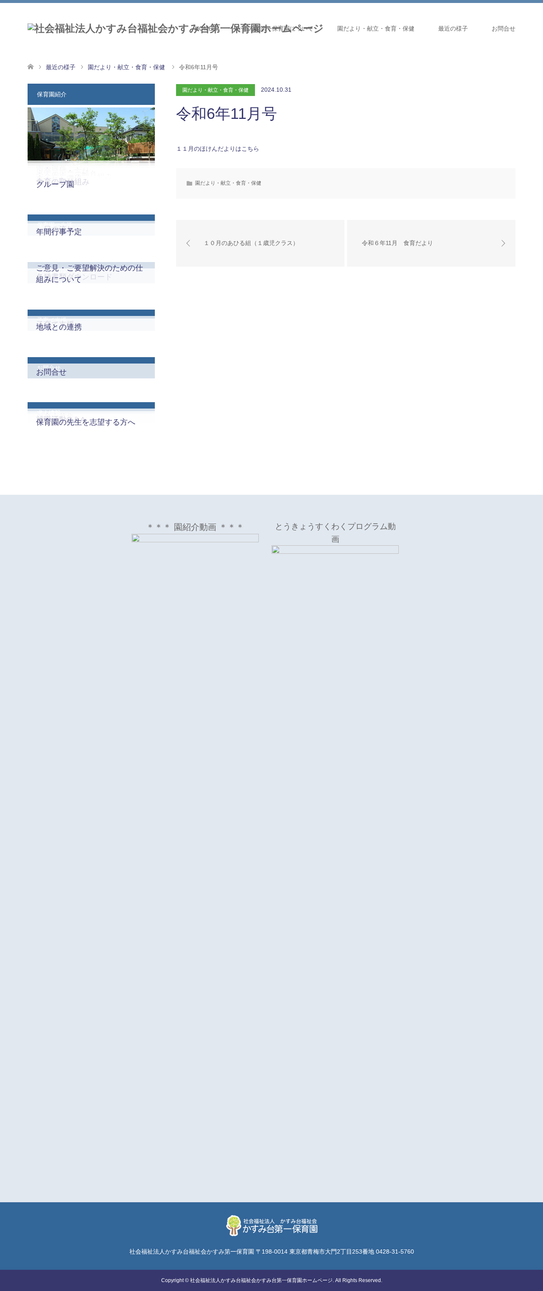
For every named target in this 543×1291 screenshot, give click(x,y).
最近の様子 (453, 28)
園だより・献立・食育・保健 (375, 28)
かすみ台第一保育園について (274, 28)
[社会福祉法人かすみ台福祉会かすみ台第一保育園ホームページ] (176, 28)
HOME (204, 28)
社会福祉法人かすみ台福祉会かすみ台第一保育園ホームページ (261, 1280)
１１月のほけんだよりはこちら (217, 148)
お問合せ (503, 28)
